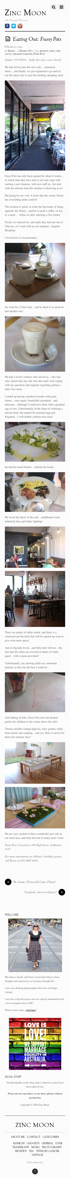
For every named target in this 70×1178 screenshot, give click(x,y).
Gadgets (33, 1143)
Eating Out (26, 51)
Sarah (11, 51)
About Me (18, 1137)
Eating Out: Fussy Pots (37, 39)
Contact (33, 1137)
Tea (31, 1151)
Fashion (18, 1143)
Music (35, 1147)
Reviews (21, 1151)
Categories (51, 1137)
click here (31, 1010)
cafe (51, 51)
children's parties (22, 54)
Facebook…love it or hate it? (43, 892)
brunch (44, 51)
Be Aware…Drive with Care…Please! (31, 882)
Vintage (37, 1155)
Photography (52, 1147)
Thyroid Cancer (47, 1151)
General (47, 1143)
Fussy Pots (39, 54)
